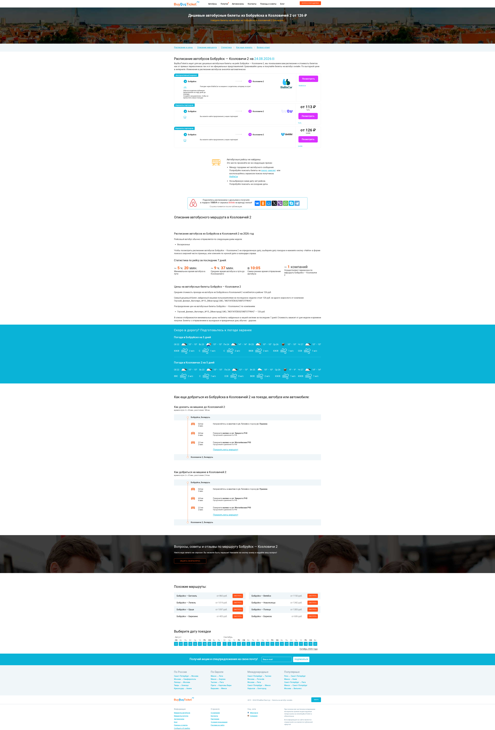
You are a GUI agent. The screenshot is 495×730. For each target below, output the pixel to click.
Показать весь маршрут (225, 449)
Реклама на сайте (217, 725)
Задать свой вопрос (190, 561)
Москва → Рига (254, 682)
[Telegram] (297, 203)
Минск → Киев (290, 679)
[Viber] (280, 203)
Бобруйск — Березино (187, 616)
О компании (215, 713)
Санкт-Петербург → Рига (295, 682)
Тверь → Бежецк (181, 685)
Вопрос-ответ (263, 47)
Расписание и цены (183, 47)
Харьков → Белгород (257, 688)
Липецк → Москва (182, 682)
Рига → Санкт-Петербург (295, 676)
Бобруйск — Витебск (261, 596)
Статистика (226, 47)
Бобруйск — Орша (185, 609)
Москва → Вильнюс (293, 688)
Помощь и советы (268, 4)
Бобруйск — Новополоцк (263, 602)
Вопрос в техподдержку (310, 3)
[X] (274, 203)
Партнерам (215, 719)
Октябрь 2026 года (308, 649)
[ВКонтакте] (257, 203)
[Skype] (291, 203)
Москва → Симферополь (185, 679)
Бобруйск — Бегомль (187, 596)
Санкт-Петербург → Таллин (259, 676)
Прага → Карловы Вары (221, 685)
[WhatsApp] (285, 203)
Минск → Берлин (218, 679)
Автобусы (212, 4)
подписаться (301, 659)
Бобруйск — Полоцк (261, 609)
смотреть (238, 596)
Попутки (224, 4)
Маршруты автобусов (182, 713)
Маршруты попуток (181, 716)
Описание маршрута (207, 47)
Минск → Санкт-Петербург (295, 685)
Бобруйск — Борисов (261, 616)
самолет (272, 170)
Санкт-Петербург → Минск (259, 685)
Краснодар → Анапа (183, 688)
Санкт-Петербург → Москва (186, 676)
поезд (264, 170)
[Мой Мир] (268, 203)
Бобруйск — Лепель (186, 602)
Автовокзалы (238, 4)
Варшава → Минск (219, 688)
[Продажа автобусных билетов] (186, 3)
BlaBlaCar (233, 176)
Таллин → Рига (217, 682)
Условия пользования (219, 722)
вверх (316, 700)
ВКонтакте (254, 713)
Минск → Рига (217, 676)
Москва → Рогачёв (256, 679)
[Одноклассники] (263, 203)
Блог (282, 4)
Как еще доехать (244, 47)
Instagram (254, 716)
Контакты (252, 4)
